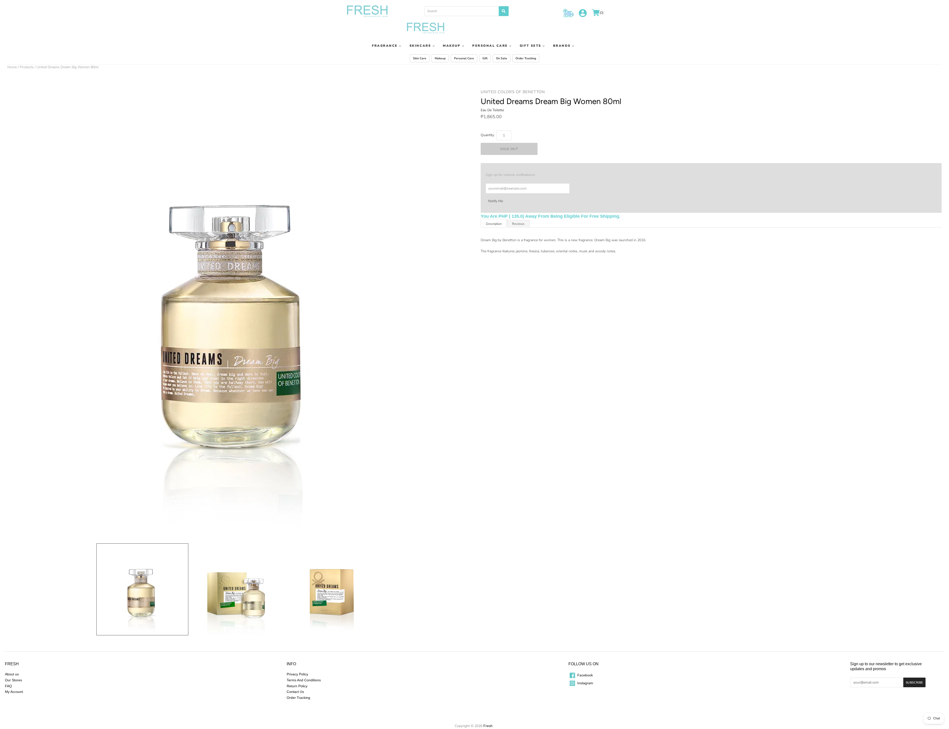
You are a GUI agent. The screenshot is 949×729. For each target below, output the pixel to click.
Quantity (487, 135)
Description (494, 224)
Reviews (518, 224)
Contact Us (295, 692)
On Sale (501, 58)
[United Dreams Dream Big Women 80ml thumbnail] (142, 589)
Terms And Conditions (304, 680)
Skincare (420, 45)
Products (27, 67)
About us (12, 674)
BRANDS (562, 45)
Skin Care (419, 58)
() (602, 13)
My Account (14, 692)
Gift (485, 58)
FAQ (8, 686)
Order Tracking (526, 58)
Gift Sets (530, 45)
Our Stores (13, 680)
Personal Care (490, 45)
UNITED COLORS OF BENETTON (513, 92)
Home (12, 67)
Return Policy (297, 686)
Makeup (451, 45)
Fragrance (385, 45)
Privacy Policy (297, 674)
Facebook (584, 675)
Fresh (488, 726)
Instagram (584, 683)
